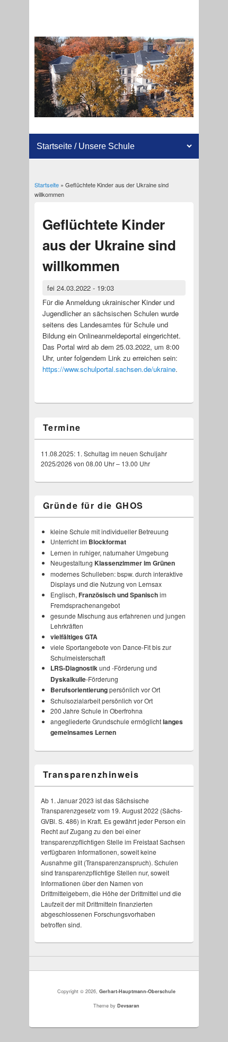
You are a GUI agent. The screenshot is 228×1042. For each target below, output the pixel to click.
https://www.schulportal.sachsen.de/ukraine (109, 369)
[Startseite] (114, 114)
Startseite (46, 184)
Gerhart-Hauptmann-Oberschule (137, 991)
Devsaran (128, 1005)
